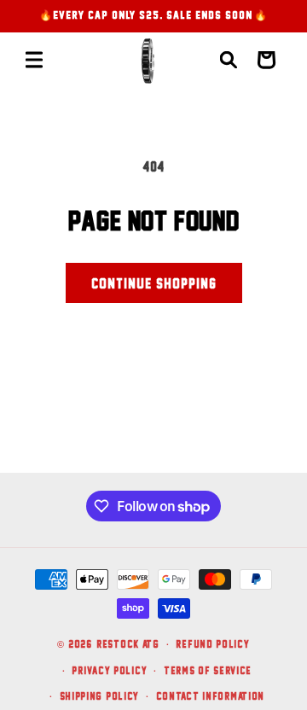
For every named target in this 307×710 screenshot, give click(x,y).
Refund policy (212, 643)
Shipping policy (100, 695)
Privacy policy (109, 670)
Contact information (210, 695)
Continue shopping (154, 283)
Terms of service (208, 670)
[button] (34, 60)
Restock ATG (127, 643)
